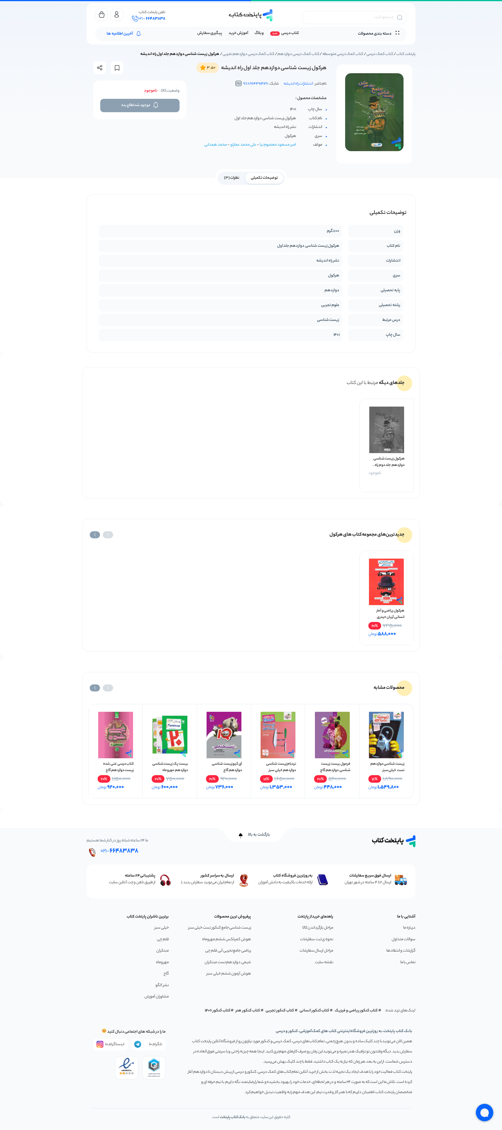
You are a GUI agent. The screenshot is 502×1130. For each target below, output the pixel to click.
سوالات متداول (403, 939)
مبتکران (162, 950)
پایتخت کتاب (405, 54)
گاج (166, 973)
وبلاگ (259, 33)
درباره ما (409, 928)
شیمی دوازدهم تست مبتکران (228, 962)
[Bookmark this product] (117, 68)
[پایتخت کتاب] (251, 15)
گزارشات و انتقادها (400, 950)
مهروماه (162, 962)
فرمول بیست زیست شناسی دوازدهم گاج (335, 767)
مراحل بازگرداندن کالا (317, 928)
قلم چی (163, 939)
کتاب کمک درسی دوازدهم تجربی (248, 54)
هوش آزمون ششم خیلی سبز (229, 973)
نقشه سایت (324, 962)
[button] (108, 534)
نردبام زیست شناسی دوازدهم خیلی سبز (281, 767)
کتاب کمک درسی (379, 54)
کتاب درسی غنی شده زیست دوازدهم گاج (118, 767)
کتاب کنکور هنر (248, 1010)
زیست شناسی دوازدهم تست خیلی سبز (387, 767)
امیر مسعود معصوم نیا (278, 145)
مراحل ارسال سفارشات (316, 950)
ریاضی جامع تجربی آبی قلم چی (228, 950)
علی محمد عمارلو (243, 145)
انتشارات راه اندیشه (298, 84)
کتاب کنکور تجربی (280, 1010)
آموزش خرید (238, 33)
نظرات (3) (232, 178)
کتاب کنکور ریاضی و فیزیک (356, 1010)
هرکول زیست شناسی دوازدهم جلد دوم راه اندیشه (389, 465)
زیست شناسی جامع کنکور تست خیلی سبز (219, 928)
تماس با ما (407, 962)
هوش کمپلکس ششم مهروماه (226, 939)
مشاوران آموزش (156, 996)
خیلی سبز (162, 928)
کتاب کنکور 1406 (217, 1010)
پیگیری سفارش (210, 33)
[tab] (264, 177)
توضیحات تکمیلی (264, 178)
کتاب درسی (290, 33)
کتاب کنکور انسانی (314, 1010)
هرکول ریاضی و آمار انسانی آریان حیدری (390, 614)
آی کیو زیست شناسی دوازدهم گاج (227, 767)
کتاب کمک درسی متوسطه (342, 54)
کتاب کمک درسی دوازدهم (298, 54)
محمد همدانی (215, 145)
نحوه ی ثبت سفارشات (316, 939)
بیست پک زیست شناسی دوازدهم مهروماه (170, 767)
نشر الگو (162, 985)
